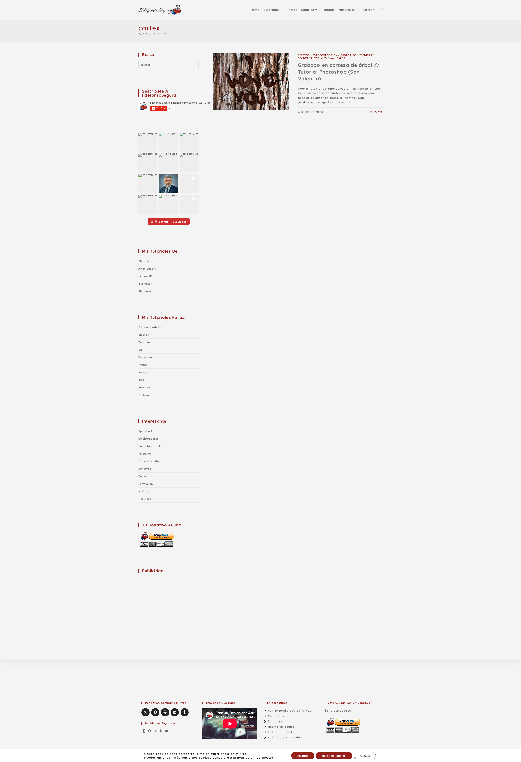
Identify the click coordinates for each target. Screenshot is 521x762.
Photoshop (348, 55)
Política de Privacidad (285, 737)
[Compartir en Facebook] (155, 712)
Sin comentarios (312, 112)
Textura (143, 395)
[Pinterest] (161, 731)
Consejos (144, 476)
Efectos (303, 55)
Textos (303, 58)
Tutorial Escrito (148, 461)
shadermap (146, 291)
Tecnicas (365, 55)
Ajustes (365, 756)
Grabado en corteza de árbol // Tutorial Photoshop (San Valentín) (339, 72)
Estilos (142, 372)
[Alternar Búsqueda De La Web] (382, 10)
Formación (145, 483)
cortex (161, 33)
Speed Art (145, 431)
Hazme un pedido (281, 726)
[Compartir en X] (145, 712)
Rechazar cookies (334, 756)
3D (140, 349)
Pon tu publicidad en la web (290, 710)
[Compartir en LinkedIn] (175, 712)
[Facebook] (150, 731)
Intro (141, 380)
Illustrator (145, 283)
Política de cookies (282, 732)
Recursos (144, 498)
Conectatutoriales (150, 446)
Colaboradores (148, 438)
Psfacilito (144, 453)
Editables (275, 721)
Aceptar (302, 756)
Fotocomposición (324, 55)
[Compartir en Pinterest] (165, 712)
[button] (147, 142)
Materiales (276, 716)
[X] (144, 731)
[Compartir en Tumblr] (185, 712)
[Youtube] (167, 731)
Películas (144, 387)
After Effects (147, 268)
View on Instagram (170, 221)
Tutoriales (319, 58)
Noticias (144, 491)
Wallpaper (337, 58)
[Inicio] (139, 33)
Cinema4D (145, 276)
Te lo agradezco (338, 710)
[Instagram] (155, 731)
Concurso (144, 468)
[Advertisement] (168, 602)
